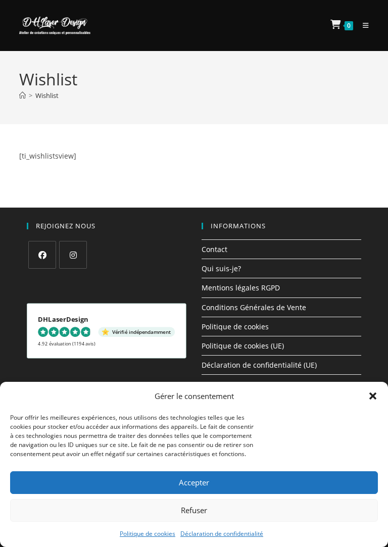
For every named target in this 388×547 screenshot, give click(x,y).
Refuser (194, 510)
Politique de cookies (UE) (243, 346)
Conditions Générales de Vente (254, 307)
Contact (214, 249)
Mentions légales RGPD (241, 287)
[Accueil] (22, 95)
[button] (373, 396)
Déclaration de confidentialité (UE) (259, 365)
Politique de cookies (147, 533)
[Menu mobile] (362, 25)
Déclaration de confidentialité (221, 533)
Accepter (194, 482)
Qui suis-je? (221, 268)
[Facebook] (42, 255)
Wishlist (47, 95)
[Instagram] (73, 255)
